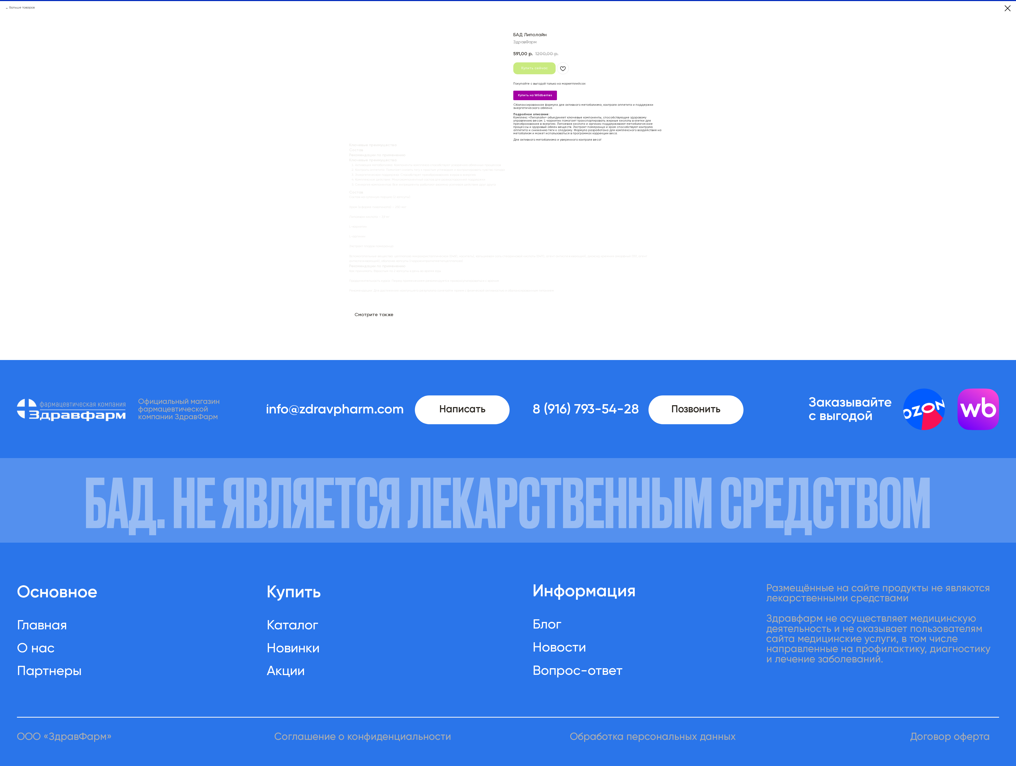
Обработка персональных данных (653, 737)
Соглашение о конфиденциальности (362, 737)
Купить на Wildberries (535, 95)
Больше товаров (22, 7)
